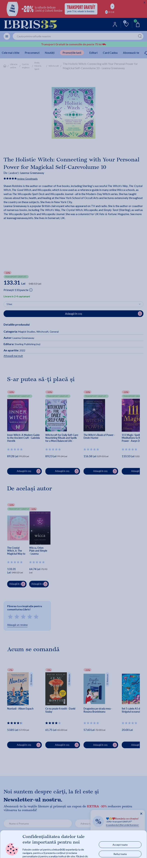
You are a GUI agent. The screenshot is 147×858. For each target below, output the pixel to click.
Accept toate (120, 844)
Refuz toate (120, 853)
